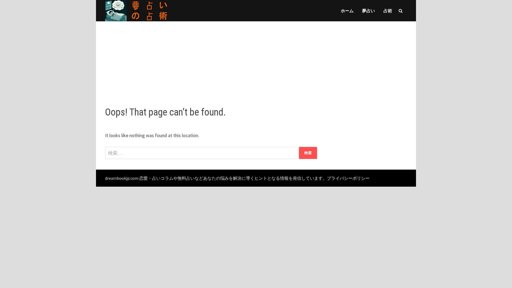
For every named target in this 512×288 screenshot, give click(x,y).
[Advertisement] (256, 58)
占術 (387, 10)
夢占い (368, 10)
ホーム (347, 10)
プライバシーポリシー (348, 178)
